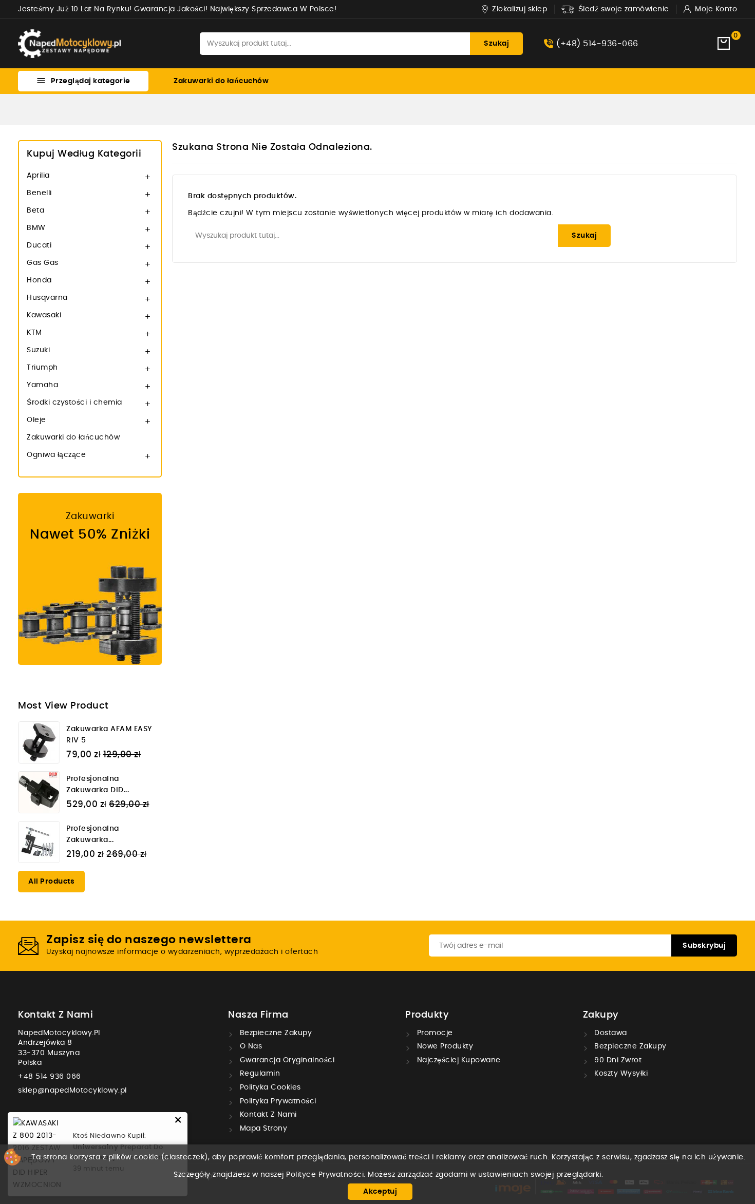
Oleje (36, 420)
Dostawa (609, 1033)
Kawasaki (44, 315)
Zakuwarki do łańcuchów (221, 81)
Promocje (433, 1033)
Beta (35, 210)
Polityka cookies (269, 1087)
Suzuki (38, 350)
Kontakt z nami (55, 1015)
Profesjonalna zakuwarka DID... (97, 784)
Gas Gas (43, 262)
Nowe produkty (443, 1046)
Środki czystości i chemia (74, 402)
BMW (36, 228)
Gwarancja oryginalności (285, 1060)
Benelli (39, 193)
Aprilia (38, 175)
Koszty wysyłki (620, 1073)
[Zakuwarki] (90, 579)
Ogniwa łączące (56, 454)
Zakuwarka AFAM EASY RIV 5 (109, 734)
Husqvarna (47, 297)
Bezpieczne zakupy (274, 1033)
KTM (34, 332)
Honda (39, 280)
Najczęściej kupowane (457, 1060)
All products (51, 881)
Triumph (42, 367)
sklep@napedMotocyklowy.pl (72, 1090)
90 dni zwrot (617, 1060)
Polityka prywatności (276, 1101)
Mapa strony (262, 1128)
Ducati (39, 245)
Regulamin (258, 1073)
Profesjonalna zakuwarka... (92, 834)
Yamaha (42, 385)
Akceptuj (380, 1191)
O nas (249, 1046)
